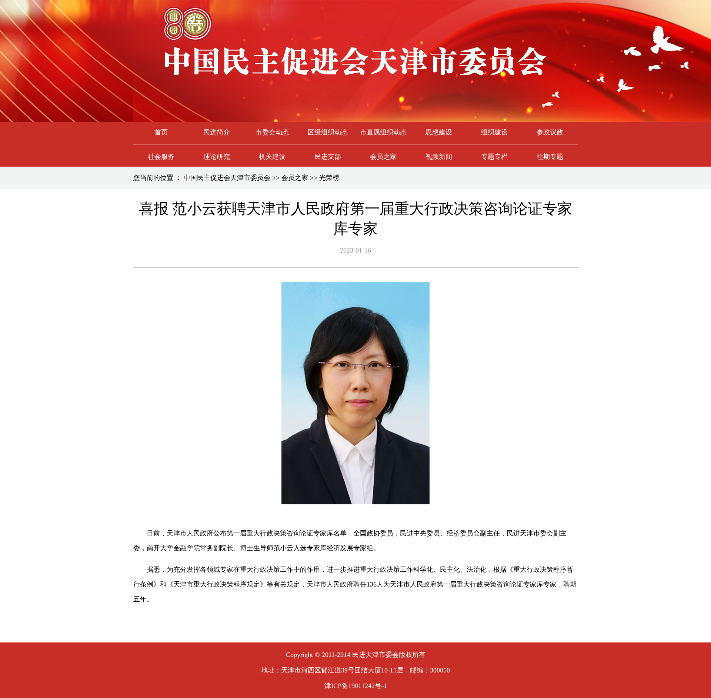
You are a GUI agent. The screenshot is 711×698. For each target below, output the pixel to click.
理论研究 (216, 156)
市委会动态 (272, 132)
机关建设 (272, 156)
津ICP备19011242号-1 (355, 685)
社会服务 (161, 156)
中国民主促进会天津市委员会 (227, 177)
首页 (161, 132)
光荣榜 (329, 177)
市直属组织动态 (383, 132)
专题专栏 (494, 156)
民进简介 (216, 132)
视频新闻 (438, 156)
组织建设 (494, 132)
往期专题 (550, 156)
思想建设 (438, 132)
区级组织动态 (328, 132)
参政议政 (550, 132)
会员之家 (383, 156)
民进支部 (327, 156)
